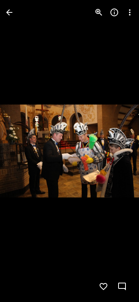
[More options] (129, 12)
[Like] (103, 286)
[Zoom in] (99, 12)
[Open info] (114, 12)
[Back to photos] (9, 12)
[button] (21, 151)
